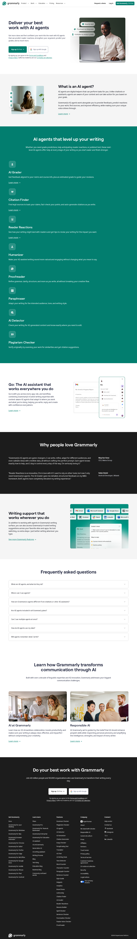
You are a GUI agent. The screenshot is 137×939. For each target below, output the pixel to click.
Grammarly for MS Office (17, 857)
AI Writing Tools (62, 857)
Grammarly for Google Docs (16, 862)
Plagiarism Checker (63, 825)
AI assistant (36, 841)
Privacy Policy (13, 58)
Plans (34, 821)
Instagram (109, 832)
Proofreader (61, 925)
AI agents (60, 828)
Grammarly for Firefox (16, 850)
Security (83, 870)
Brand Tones (61, 889)
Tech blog (36, 863)
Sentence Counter (63, 875)
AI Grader (60, 900)
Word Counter (61, 864)
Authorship (60, 893)
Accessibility (84, 874)
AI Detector (60, 832)
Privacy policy (84, 854)
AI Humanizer (61, 836)
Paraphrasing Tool (62, 846)
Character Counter (63, 868)
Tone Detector (61, 861)
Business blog (37, 870)
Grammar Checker (63, 821)
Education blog (37, 866)
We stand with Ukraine (87, 829)
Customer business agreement (86, 862)
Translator (60, 850)
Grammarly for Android (16, 877)
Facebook (109, 828)
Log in (111, 3)
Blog (34, 859)
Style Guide (60, 879)
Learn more (63, 114)
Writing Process (38, 855)
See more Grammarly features (21, 539)
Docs (10, 821)
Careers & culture (86, 836)
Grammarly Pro (38, 825)
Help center (108, 821)
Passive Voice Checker (64, 922)
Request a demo (100, 3)
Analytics (59, 886)
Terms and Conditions (36, 55)
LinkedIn (109, 839)
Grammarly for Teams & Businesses (40, 829)
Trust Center (84, 850)
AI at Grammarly (38, 845)
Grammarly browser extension (15, 838)
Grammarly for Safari (15, 846)
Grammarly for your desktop (15, 826)
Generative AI (37, 848)
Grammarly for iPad (15, 873)
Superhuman (87, 821)
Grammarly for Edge (15, 854)
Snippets (59, 882)
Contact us (108, 825)
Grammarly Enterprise (40, 834)
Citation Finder (61, 897)
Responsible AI (85, 832)
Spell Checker (61, 911)
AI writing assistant (39, 852)
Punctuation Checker (64, 918)
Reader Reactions (62, 904)
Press (82, 839)
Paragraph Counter (63, 871)
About (82, 825)
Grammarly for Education (41, 837)
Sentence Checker (63, 914)
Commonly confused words (39, 874)
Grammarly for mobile (16, 866)
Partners (83, 847)
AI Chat (59, 854)
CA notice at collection (87, 866)
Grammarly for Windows (17, 830)
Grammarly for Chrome (16, 843)
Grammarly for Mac (15, 834)
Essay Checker (61, 843)
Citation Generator (63, 839)
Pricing (51, 3)
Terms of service (85, 857)
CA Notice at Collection (44, 58)
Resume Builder (62, 907)
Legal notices (84, 877)
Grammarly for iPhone (16, 870)
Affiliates (83, 843)
